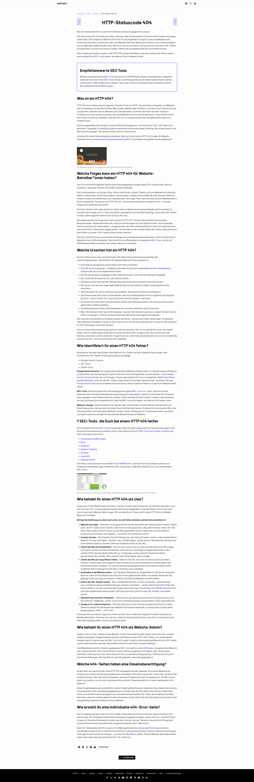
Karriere (92, 773)
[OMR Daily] (63, 3)
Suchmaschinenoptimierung (112, 139)
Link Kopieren (103, 747)
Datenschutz (151, 773)
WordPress (131, 734)
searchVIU (85, 456)
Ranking (80, 335)
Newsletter (119, 773)
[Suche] (190, 3)
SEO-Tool (103, 428)
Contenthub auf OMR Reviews (153, 588)
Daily (88, 14)
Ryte (83, 442)
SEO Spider (148, 648)
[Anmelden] (195, 3)
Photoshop (154, 728)
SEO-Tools (99, 56)
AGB (161, 773)
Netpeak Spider (88, 459)
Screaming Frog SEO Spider (93, 438)
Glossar (95, 14)
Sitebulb (85, 452)
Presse (100, 773)
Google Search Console (88, 383)
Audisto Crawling (89, 449)
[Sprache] (186, 3)
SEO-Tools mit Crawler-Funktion (154, 431)
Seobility (85, 445)
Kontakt (109, 773)
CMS (106, 731)
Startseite (80, 14)
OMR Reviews (125, 463)
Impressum (139, 773)
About (83, 773)
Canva (141, 728)
